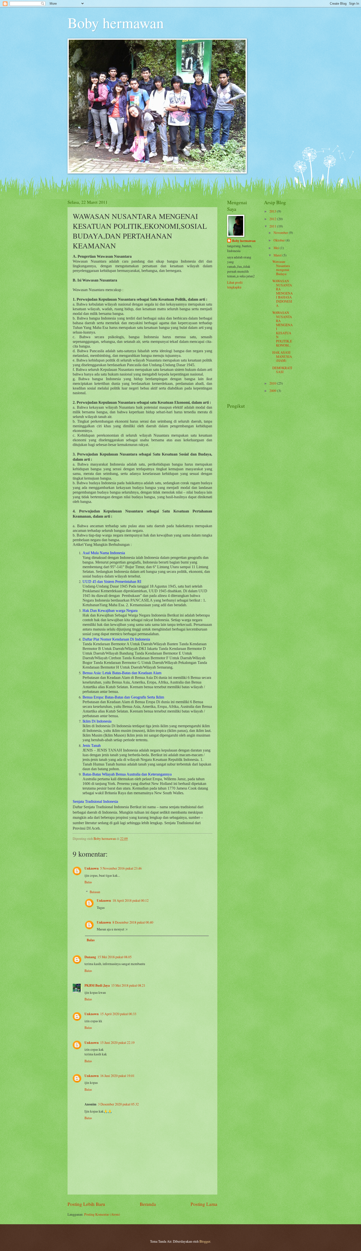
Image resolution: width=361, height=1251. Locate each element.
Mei (277, 247)
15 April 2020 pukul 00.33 (118, 1013)
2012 (273, 218)
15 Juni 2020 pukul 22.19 (117, 1042)
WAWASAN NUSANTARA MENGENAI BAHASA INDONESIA (282, 293)
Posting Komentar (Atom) (102, 1214)
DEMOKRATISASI (282, 369)
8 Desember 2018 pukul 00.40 (132, 922)
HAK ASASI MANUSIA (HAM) (282, 356)
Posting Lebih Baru (86, 1204)
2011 (273, 226)
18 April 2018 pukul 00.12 (130, 900)
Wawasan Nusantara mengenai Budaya (281, 267)
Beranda (148, 1204)
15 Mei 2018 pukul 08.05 (114, 957)
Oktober (280, 240)
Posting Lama (204, 1204)
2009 (273, 390)
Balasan (95, 891)
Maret (278, 255)
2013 (273, 211)
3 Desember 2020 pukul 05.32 (118, 1104)
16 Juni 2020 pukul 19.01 (117, 1075)
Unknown (91, 868)
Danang (90, 957)
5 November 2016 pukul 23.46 (121, 868)
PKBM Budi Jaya (97, 985)
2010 (273, 383)
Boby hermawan (116, 22)
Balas (88, 882)
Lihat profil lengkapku (235, 284)
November (281, 232)
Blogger (204, 1241)
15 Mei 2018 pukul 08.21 (128, 985)
